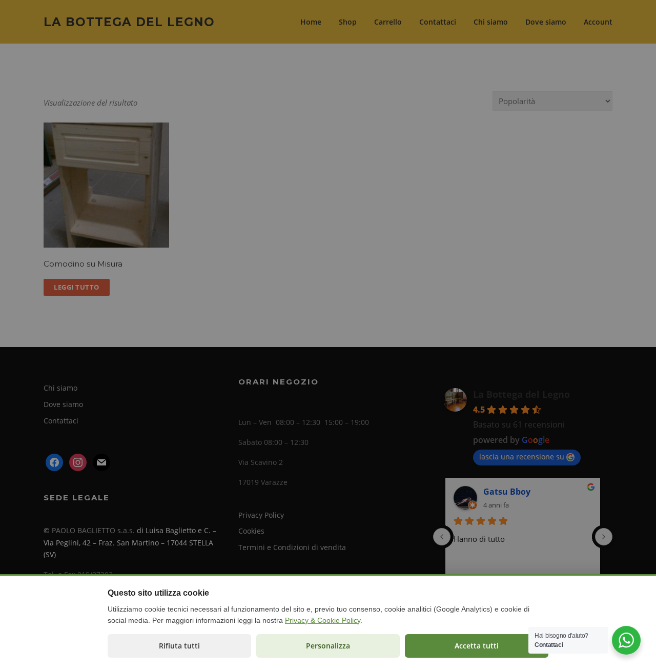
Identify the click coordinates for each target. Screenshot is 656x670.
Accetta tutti (477, 646)
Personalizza (328, 646)
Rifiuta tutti (179, 646)
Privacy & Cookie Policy (322, 620)
